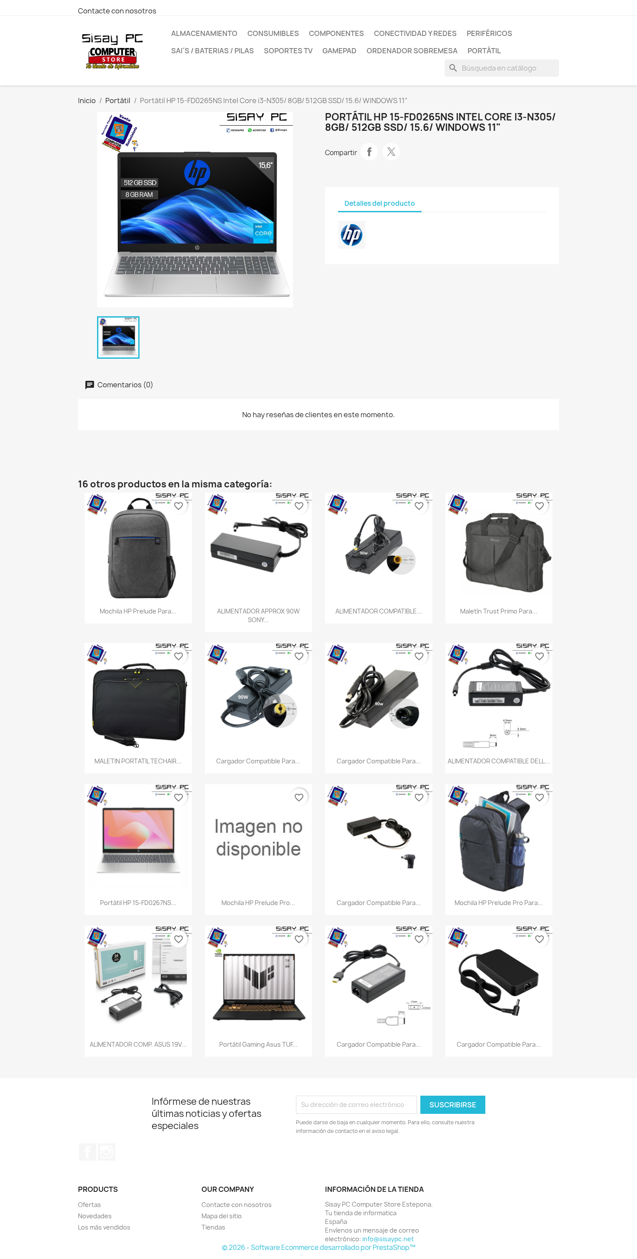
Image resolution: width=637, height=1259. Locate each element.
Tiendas (213, 1227)
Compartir (369, 151)
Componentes (336, 33)
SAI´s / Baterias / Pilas (212, 50)
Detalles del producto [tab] (379, 203)
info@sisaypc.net (388, 1239)
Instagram (106, 1152)
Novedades (95, 1216)
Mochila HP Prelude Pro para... (499, 903)
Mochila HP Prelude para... (138, 611)
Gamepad (339, 50)
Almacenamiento (204, 33)
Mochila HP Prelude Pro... (258, 903)
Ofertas (89, 1205)
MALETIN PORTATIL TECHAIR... (138, 761)
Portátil (484, 50)
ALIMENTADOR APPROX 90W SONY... (258, 615)
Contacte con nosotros (117, 11)
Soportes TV (288, 50)
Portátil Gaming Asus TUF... (258, 1044)
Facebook (87, 1152)
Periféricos (489, 33)
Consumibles (273, 33)
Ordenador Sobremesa (412, 50)
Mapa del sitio (222, 1216)
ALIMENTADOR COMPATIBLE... (378, 611)
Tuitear (391, 151)
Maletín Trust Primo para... (498, 611)
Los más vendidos (104, 1227)
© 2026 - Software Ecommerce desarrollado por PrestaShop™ (319, 1247)
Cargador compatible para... (258, 761)
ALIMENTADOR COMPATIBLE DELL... (499, 761)
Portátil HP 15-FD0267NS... (138, 903)
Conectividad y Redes (415, 33)
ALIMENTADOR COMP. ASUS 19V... (138, 1044)
